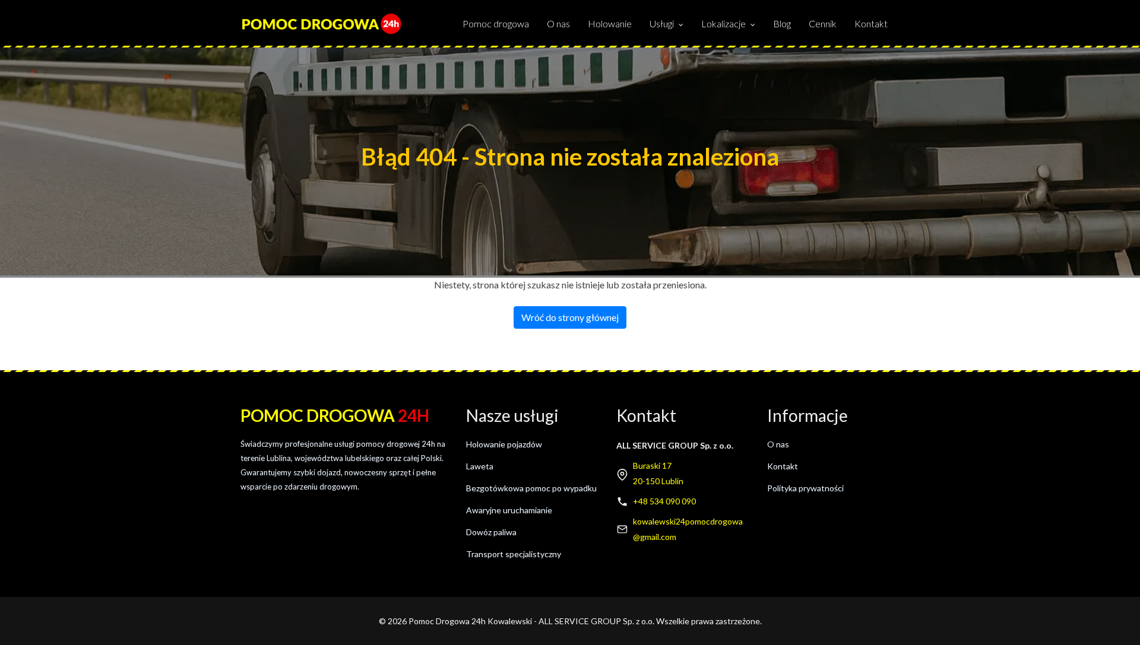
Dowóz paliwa (491, 532)
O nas (558, 23)
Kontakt (871, 23)
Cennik (823, 23)
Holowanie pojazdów (504, 444)
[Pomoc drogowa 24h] (321, 24)
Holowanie (610, 23)
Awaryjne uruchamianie (509, 510)
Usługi (662, 23)
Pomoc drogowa (496, 23)
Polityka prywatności (805, 488)
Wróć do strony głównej (570, 317)
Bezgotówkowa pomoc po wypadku (531, 488)
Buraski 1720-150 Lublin (658, 473)
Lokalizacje (723, 23)
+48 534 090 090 (664, 501)
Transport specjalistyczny (513, 554)
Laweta (479, 466)
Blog (782, 23)
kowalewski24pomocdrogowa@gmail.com (688, 529)
